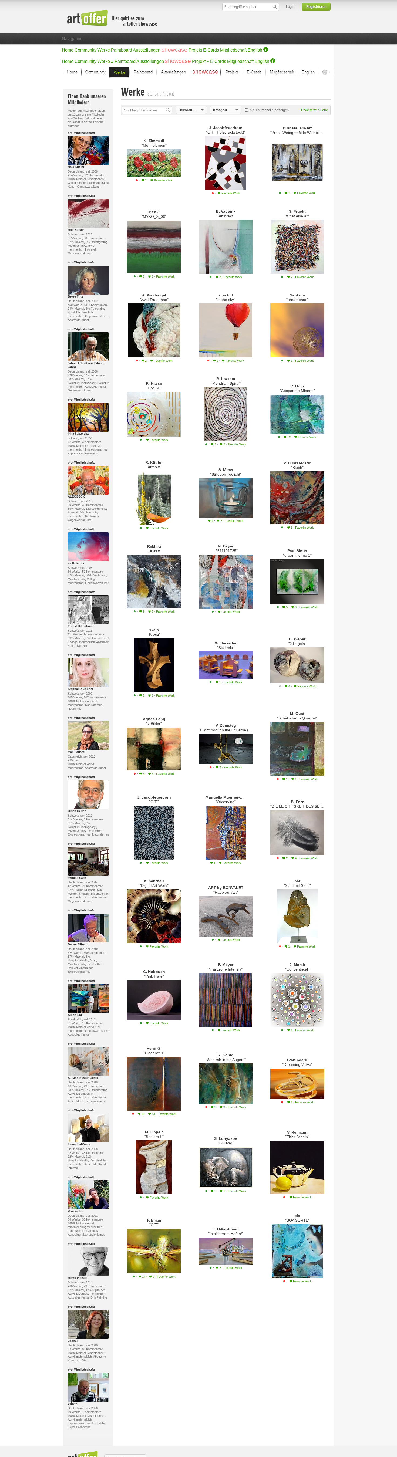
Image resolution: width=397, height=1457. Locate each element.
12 (289, 437)
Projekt (195, 50)
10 (143, 1113)
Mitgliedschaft (233, 50)
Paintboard (121, 50)
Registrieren (316, 7)
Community (85, 50)
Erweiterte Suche (314, 110)
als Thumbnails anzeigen (269, 110)
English (255, 50)
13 (164, 1113)
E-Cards (211, 50)
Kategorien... (223, 110)
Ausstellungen (146, 50)
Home (67, 50)
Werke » (105, 61)
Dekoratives (188, 110)
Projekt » (200, 61)
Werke (103, 50)
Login (290, 7)
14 (144, 1276)
